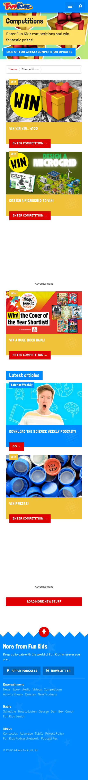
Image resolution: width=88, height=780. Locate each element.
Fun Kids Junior (14, 716)
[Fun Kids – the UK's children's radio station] (22, 6)
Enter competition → (29, 143)
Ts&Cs (39, 734)
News (6, 689)
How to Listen (27, 711)
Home (13, 69)
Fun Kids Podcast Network (21, 738)
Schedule (9, 711)
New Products (47, 694)
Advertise (26, 734)
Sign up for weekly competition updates (39, 52)
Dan (53, 711)
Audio (26, 689)
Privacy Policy (54, 734)
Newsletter (61, 671)
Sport (16, 689)
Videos (37, 689)
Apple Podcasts (24, 671)
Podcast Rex (49, 738)
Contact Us (10, 734)
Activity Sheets (13, 694)
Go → (16, 446)
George (44, 711)
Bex (60, 711)
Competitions (30, 69)
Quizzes (30, 694)
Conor (69, 711)
